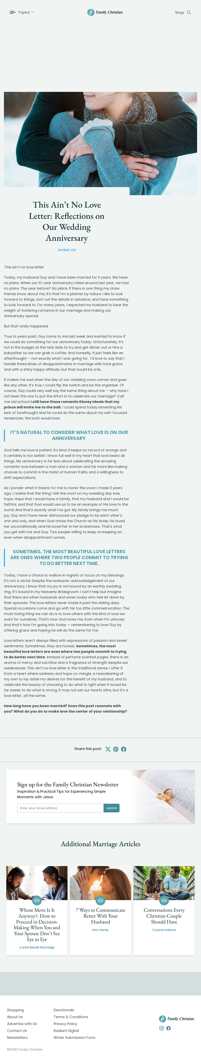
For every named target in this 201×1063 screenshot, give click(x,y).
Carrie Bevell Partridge (37, 947)
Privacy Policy (65, 1023)
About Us (15, 1016)
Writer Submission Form (74, 1037)
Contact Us (17, 1030)
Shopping (15, 1010)
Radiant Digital (66, 1030)
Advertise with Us (22, 1023)
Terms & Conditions (71, 1016)
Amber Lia (67, 249)
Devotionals (64, 1010)
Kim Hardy (100, 930)
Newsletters (17, 1037)
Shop (179, 12)
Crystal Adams (164, 930)
